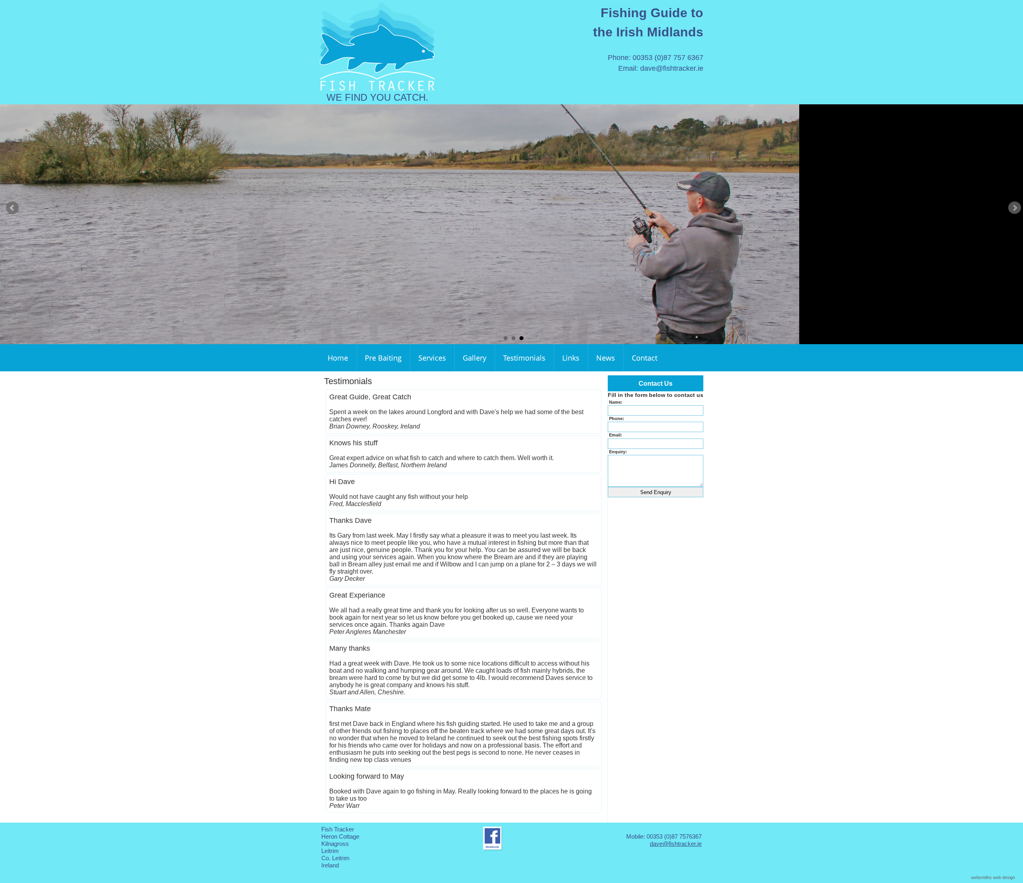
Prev (12, 207)
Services (432, 358)
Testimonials (524, 358)
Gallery (474, 358)
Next (1014, 207)
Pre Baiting (383, 358)
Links (570, 358)
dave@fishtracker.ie (671, 68)
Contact (644, 358)
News (605, 358)
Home (338, 358)
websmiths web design (993, 877)
